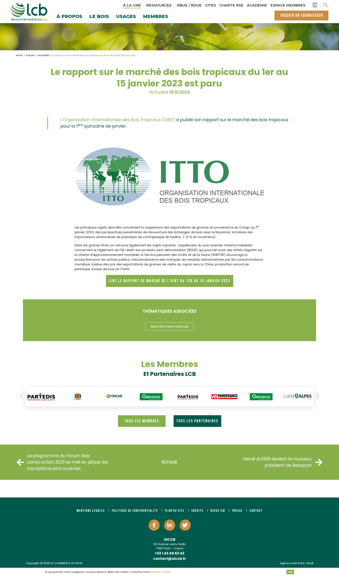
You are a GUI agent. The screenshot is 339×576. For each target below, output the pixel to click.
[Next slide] (317, 396)
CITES (210, 5)
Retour (169, 462)
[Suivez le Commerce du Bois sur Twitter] (185, 525)
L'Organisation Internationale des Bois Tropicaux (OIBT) (117, 120)
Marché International (169, 326)
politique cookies (160, 572)
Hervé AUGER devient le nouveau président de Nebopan (277, 462)
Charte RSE (231, 5)
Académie (257, 5)
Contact (256, 511)
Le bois (99, 16)
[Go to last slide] (21, 396)
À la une (132, 5)
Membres (155, 16)
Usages (126, 16)
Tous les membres (141, 421)
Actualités (43, 55)
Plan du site (174, 511)
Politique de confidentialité (135, 511)
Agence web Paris (292, 563)
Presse (237, 511)
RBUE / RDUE (189, 5)
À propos (69, 16)
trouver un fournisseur (301, 15)
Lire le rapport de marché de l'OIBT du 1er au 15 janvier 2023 (169, 280)
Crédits (197, 511)
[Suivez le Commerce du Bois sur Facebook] (154, 525)
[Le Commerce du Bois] (29, 12)
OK (290, 572)
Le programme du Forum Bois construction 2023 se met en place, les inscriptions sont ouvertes (67, 462)
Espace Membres (287, 5)
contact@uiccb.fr (169, 558)
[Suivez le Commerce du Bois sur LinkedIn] (169, 525)
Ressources (159, 5)
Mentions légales (91, 511)
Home (19, 55)
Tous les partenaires (197, 421)
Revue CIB (217, 511)
